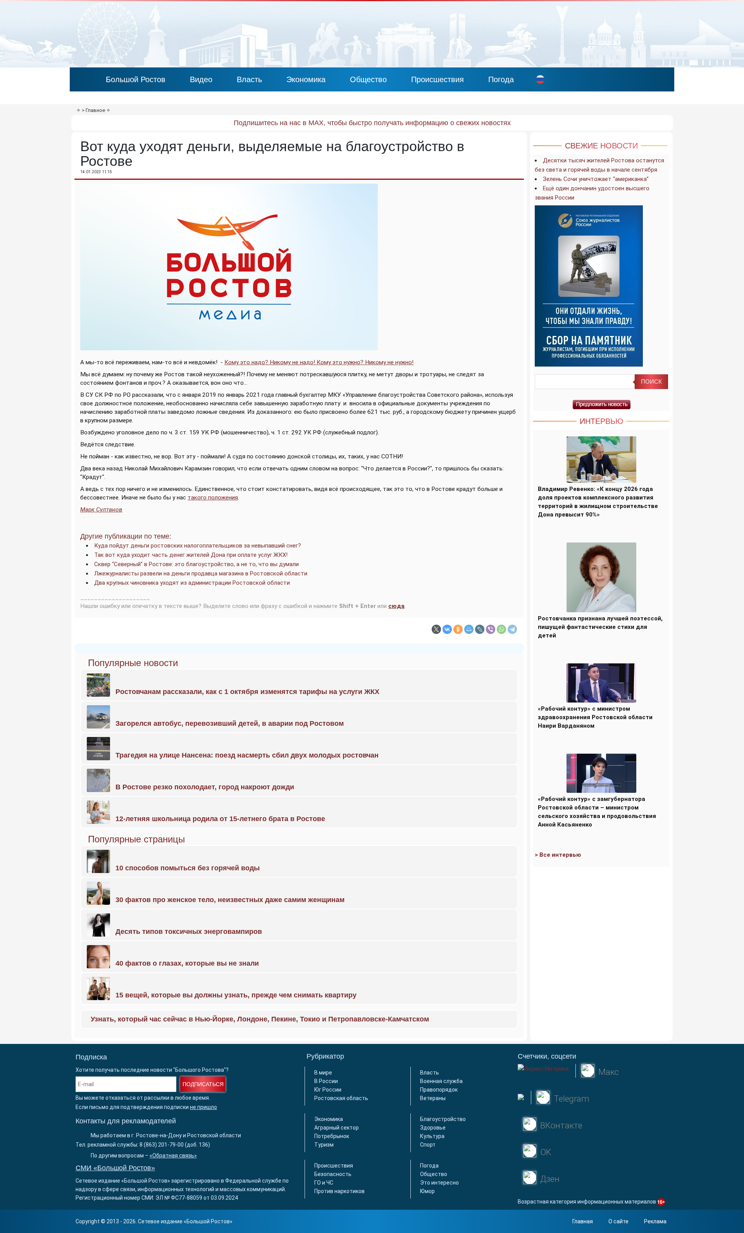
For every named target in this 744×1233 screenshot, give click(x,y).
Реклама (655, 1221)
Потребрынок (331, 1136)
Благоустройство (443, 1119)
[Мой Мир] (469, 629)
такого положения (213, 497)
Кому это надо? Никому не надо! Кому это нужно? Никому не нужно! (318, 362)
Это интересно (439, 1183)
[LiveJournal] (479, 629)
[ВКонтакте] (447, 629)
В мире (323, 1072)
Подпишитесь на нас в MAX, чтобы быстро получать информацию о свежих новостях (372, 123)
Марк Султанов (101, 509)
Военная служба (441, 1081)
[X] (436, 629)
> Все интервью (558, 854)
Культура (432, 1136)
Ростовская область (341, 1098)
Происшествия (437, 79)
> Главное (93, 110)
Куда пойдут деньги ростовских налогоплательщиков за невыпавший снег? (197, 545)
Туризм (324, 1145)
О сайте (618, 1221)
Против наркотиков (339, 1191)
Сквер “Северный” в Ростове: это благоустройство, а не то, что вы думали (196, 564)
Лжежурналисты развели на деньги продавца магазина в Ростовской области (200, 573)
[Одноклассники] (458, 629)
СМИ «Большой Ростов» (115, 1168)
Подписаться (203, 1084)
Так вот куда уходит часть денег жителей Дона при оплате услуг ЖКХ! (191, 554)
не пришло (203, 1107)
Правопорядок (439, 1090)
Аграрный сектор (336, 1128)
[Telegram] (512, 629)
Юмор (427, 1191)
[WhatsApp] (501, 629)
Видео (201, 79)
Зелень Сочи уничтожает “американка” (596, 179)
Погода (501, 79)
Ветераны (433, 1098)
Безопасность (332, 1174)
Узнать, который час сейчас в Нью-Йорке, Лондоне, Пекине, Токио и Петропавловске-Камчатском (260, 1019)
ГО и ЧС (323, 1183)
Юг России (327, 1090)
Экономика (306, 79)
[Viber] (490, 629)
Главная (582, 1221)
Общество (368, 79)
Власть (249, 79)
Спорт (428, 1145)
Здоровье (433, 1128)
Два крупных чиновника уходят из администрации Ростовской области (192, 582)
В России (326, 1081)
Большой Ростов (135, 79)
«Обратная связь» (173, 1155)
